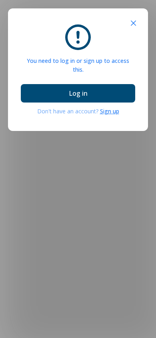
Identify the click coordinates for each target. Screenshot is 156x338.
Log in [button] (78, 93)
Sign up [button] (109, 111)
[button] (133, 23)
